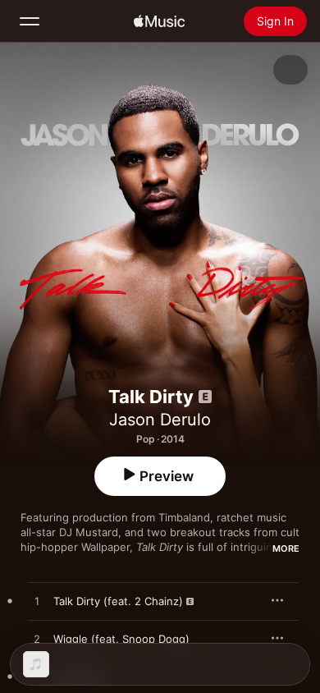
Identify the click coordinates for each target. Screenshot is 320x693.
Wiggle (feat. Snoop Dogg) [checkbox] (121, 638)
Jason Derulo (160, 419)
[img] (159, 21)
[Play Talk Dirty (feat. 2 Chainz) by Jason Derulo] (37, 601)
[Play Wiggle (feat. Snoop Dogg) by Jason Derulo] (37, 639)
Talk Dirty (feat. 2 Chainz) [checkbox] (118, 601)
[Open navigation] (29, 21)
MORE (285, 548)
